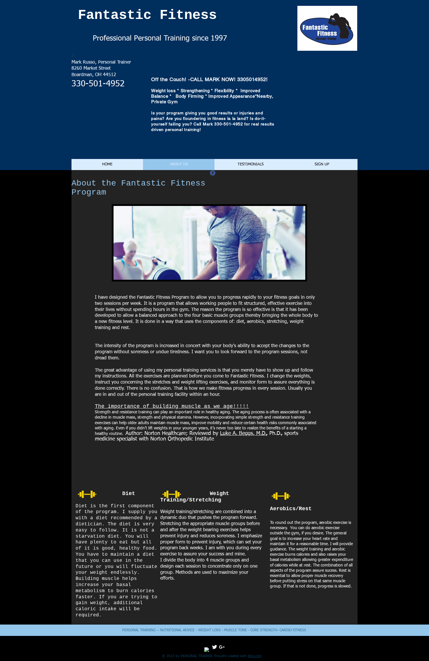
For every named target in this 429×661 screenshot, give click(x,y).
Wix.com (255, 656)
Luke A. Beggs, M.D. (243, 433)
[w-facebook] (207, 650)
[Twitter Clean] (214, 647)
